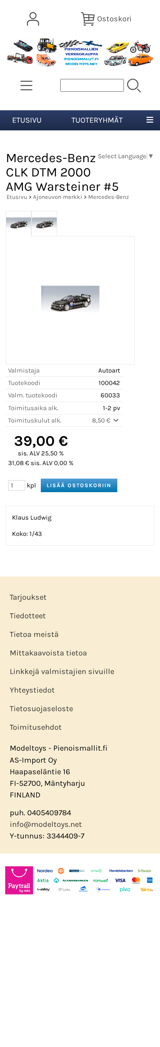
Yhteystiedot (32, 690)
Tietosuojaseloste (41, 708)
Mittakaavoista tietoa (48, 652)
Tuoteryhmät (97, 120)
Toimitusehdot (36, 727)
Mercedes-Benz (108, 196)
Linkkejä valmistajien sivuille (62, 671)
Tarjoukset (28, 597)
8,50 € (102, 420)
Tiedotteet (28, 615)
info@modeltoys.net (46, 824)
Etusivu (27, 120)
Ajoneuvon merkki (57, 196)
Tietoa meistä (34, 634)
